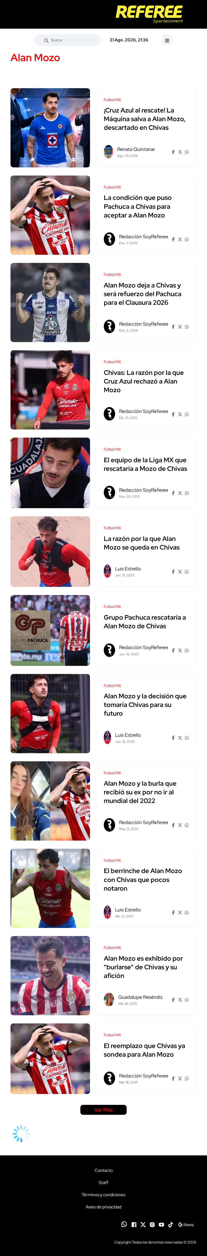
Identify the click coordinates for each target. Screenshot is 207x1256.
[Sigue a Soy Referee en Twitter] (143, 1224)
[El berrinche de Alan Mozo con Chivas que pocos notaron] (50, 888)
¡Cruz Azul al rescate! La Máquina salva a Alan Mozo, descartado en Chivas (144, 119)
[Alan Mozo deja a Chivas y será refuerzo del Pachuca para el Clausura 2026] (50, 302)
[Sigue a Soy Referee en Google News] (186, 1224)
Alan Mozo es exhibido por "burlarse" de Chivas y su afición (143, 967)
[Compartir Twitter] (179, 152)
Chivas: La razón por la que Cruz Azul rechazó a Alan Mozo (144, 381)
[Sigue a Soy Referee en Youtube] (161, 1224)
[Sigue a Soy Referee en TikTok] (170, 1224)
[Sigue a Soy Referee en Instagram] (152, 1224)
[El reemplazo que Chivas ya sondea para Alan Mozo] (50, 1058)
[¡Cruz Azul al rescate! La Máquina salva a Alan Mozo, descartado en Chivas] (50, 127)
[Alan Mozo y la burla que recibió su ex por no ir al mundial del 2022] (50, 801)
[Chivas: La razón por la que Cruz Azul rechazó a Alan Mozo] (50, 389)
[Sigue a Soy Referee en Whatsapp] (124, 1224)
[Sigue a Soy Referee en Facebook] (134, 1224)
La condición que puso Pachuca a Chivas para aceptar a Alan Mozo (138, 206)
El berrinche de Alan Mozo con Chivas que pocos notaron (143, 880)
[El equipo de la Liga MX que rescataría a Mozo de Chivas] (50, 473)
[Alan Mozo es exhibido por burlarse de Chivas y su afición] (50, 975)
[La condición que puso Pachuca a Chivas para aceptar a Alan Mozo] (50, 215)
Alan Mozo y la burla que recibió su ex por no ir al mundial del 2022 (140, 792)
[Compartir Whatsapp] (186, 152)
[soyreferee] (149, 14)
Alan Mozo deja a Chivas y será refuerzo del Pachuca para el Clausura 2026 (142, 294)
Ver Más (103, 1110)
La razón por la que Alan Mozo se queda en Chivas (142, 542)
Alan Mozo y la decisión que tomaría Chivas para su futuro (145, 705)
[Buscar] (46, 40)
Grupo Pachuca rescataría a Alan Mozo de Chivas (145, 621)
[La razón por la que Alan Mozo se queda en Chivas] (50, 551)
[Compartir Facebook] (173, 152)
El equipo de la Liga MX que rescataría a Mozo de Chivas (145, 464)
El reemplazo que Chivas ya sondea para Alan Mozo (144, 1050)
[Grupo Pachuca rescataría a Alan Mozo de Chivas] (50, 630)
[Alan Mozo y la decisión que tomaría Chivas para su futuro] (50, 713)
